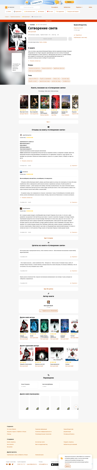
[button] (76, 105)
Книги (9, 11)
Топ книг (51, 11)
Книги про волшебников (35, 71)
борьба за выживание (45, 78)
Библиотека (67, 7)
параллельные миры (44, 81)
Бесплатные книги (30, 11)
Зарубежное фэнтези (59, 68)
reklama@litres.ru (43, 464)
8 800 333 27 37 (21, 464)
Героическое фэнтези (34, 68)
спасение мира (65, 78)
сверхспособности (33, 78)
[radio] (20, 110)
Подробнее (67, 463)
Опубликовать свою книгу (80, 37)
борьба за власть (33, 81)
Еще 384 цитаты (48, 289)
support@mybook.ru (32, 464)
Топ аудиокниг (60, 11)
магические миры (56, 81)
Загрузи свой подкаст (73, 11)
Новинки (42, 11)
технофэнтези (66, 81)
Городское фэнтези (47, 68)
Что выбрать (54, 7)
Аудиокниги (18, 11)
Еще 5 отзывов (48, 238)
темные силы (56, 78)
